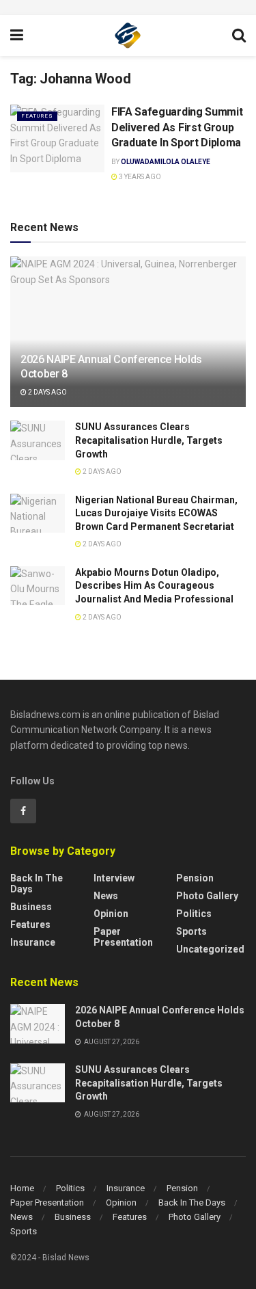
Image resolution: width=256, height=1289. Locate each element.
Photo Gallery (207, 895)
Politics (194, 913)
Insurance (32, 942)
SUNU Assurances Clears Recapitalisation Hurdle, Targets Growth (149, 440)
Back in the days (36, 883)
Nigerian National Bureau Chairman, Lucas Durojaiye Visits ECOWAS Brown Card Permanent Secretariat (156, 513)
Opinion (111, 913)
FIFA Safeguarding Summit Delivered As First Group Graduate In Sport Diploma (176, 127)
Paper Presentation (123, 937)
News (106, 895)
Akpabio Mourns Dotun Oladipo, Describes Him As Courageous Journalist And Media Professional (155, 585)
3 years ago (139, 177)
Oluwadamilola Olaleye (165, 161)
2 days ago (47, 392)
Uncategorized (210, 949)
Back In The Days (191, 1202)
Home (22, 1188)
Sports (191, 931)
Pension (195, 878)
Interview (114, 878)
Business (31, 906)
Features (37, 116)
